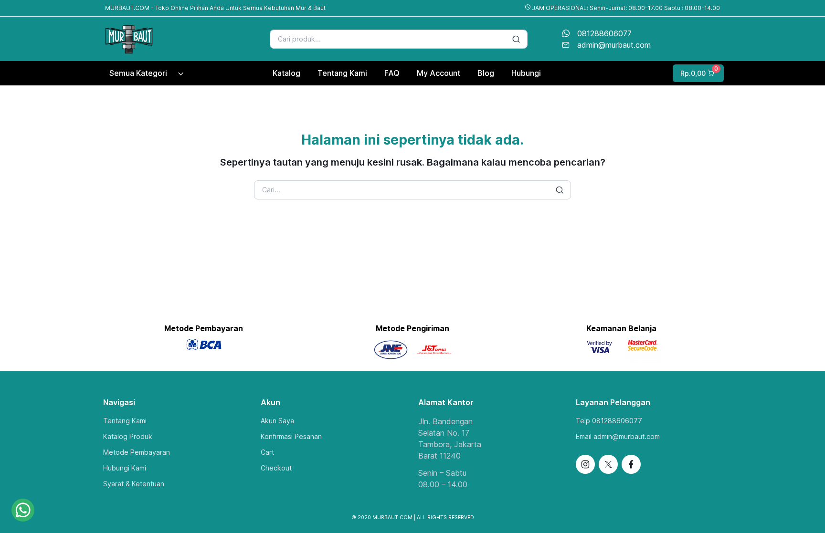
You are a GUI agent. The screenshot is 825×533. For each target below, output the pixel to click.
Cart (267, 452)
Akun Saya (277, 421)
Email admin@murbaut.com (618, 436)
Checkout (276, 468)
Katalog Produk (127, 436)
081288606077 (604, 33)
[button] (697, 73)
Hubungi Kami (124, 468)
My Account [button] (438, 73)
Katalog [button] (286, 73)
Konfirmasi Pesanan (291, 436)
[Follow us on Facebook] (631, 464)
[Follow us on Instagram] (585, 464)
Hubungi (526, 73)
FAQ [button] (392, 73)
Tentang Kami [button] (342, 73)
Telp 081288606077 (609, 421)
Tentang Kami (125, 421)
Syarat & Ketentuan (133, 484)
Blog (485, 73)
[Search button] (516, 39)
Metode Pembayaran (136, 452)
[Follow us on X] (608, 464)
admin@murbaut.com (614, 45)
